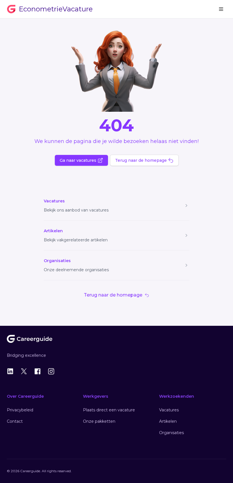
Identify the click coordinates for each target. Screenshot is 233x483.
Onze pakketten (99, 421)
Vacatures (54, 201)
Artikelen (53, 230)
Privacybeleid (20, 409)
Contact (15, 421)
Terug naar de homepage (141, 160)
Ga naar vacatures (78, 160)
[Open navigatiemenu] (221, 9)
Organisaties (57, 260)
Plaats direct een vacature (109, 409)
